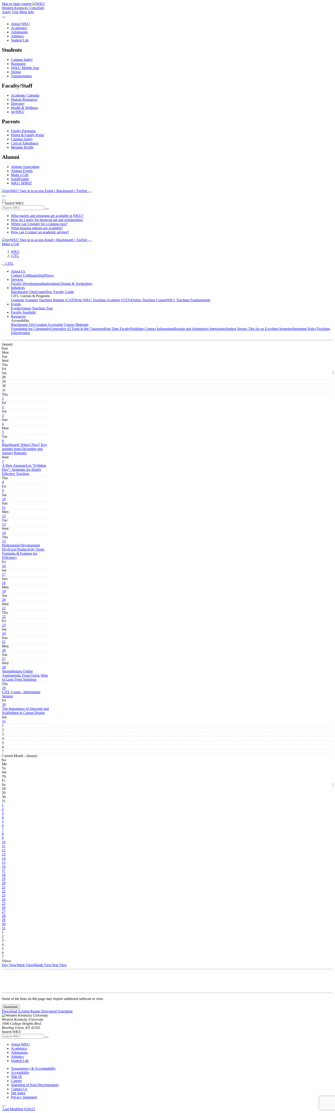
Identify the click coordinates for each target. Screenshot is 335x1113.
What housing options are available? (37, 228)
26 (4, 650)
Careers (16, 1081)
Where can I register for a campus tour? (39, 224)
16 (4, 566)
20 (4, 600)
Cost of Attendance (25, 143)
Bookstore (18, 64)
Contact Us (19, 275)
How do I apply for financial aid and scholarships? (47, 220)
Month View (43, 965)
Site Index (18, 1093)
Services (17, 279)
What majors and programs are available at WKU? (47, 216)
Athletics (17, 36)
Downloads (11, 1007)
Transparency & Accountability (33, 1068)
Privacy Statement (24, 1097)
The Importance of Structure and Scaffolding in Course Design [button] (25, 711)
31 (4, 721)
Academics (19, 28)
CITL (15, 256)
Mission (33, 275)
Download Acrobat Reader (21, 1011)
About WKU (20, 24)
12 (4, 516)
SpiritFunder (20, 179)
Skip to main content (16, 4)
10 (4, 499)
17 (4, 574)
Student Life (20, 40)
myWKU (17, 112)
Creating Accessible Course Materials (61, 325)
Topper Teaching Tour (37, 308)
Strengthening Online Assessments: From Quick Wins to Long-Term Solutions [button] (25, 675)
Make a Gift (19, 175)
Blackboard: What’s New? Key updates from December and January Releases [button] (24, 449)
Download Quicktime (57, 1011)
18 (3, 583)
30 (4, 704)
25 (3, 642)
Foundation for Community (30, 329)
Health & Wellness (24, 108)
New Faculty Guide (59, 292)
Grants (40, 292)
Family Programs (23, 131)
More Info (26, 12)
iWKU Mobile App (25, 68)
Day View (9, 965)
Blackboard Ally (23, 325)
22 (4, 616)
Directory (18, 104)
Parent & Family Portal (27, 135)
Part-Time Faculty (117, 329)
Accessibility (20, 1072)
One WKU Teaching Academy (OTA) (103, 300)
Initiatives (18, 288)
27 (4, 659)
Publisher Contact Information (152, 329)
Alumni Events (22, 171)
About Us (18, 271)
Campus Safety (22, 60)
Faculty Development (26, 284)
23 (4, 625)
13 (4, 524)
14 (4, 533)
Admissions (19, 32)
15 (4, 541)
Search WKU (13, 203)
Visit (15, 12)
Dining (16, 72)
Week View (25, 965)
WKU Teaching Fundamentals (188, 300)
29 (4, 688)
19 (4, 591)
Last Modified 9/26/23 (18, 1109)
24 (4, 633)
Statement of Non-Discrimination (35, 1085)
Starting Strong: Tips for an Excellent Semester (258, 329)
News (49, 275)
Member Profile (22, 147)
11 (3, 507)
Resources (18, 316)
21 (4, 608)
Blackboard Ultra (23, 292)
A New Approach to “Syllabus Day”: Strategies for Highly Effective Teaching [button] (24, 470)
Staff (42, 275)
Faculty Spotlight (23, 312)
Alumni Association (25, 167)
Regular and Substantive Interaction (199, 329)
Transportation (21, 76)
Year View (59, 965)
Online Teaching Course (148, 300)
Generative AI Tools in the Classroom (77, 329)
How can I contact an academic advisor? (40, 232)
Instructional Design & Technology (67, 284)
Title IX (16, 1077)
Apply (6, 12)
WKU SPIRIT (21, 183)
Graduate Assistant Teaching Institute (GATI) (43, 300)
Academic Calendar (25, 95)
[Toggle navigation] (3, 264)
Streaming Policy (304, 329)
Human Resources (24, 99)
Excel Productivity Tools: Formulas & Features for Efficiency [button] (23, 553)
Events (16, 304)
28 (4, 667)
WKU (15, 252)
